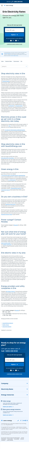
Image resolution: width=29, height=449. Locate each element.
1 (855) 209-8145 (17, 1)
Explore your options (7, 406)
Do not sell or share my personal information (10, 437)
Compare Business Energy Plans (14, 44)
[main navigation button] (2, 5)
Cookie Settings (10, 440)
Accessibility (16, 439)
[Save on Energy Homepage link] (8, 5)
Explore (13, 35)
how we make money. (14, 55)
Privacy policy (10, 439)
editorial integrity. (7, 53)
